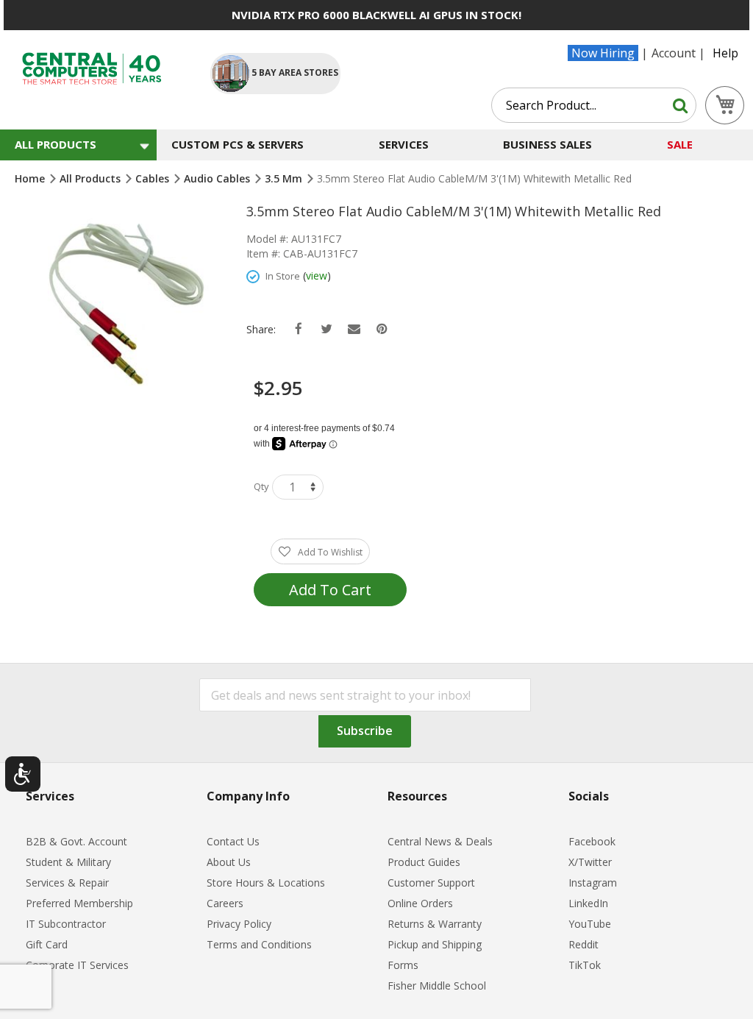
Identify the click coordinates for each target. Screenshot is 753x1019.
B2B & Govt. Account (76, 841)
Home (31, 178)
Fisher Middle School (437, 986)
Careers (225, 903)
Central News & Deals (440, 841)
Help (725, 53)
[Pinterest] (382, 329)
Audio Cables (218, 178)
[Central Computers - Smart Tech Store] (101, 68)
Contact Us (233, 841)
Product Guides (424, 862)
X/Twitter (590, 862)
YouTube (589, 924)
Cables (153, 178)
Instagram (592, 883)
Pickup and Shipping (435, 944)
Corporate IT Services (77, 965)
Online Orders (420, 903)
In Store (282, 276)
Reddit (583, 944)
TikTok (584, 965)
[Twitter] (326, 329)
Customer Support (431, 883)
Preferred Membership (79, 903)
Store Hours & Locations (266, 883)
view (316, 276)
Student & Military (68, 862)
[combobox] (593, 105)
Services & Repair (67, 883)
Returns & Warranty (435, 924)
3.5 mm (285, 178)
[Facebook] (298, 329)
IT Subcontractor (66, 924)
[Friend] (354, 329)
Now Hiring (603, 53)
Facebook (591, 841)
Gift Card (47, 944)
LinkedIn (588, 903)
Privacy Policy (239, 924)
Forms (403, 965)
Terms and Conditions (259, 944)
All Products (92, 178)
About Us (229, 862)
